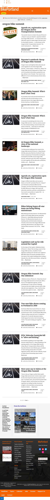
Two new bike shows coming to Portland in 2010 (33, 305)
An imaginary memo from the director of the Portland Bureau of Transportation (6, 422)
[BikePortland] (10, 9)
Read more (35, 46)
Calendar (19, 491)
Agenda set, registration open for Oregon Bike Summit (33, 177)
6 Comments (40, 107)
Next (27, 400)
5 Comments (40, 295)
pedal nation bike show (30, 325)
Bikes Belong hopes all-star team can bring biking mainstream (33, 208)
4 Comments (40, 51)
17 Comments (40, 234)
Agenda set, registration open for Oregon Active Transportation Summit (33, 30)
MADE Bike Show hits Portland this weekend (5, 415)
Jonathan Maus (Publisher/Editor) (28, 51)
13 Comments (40, 265)
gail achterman (24, 80)
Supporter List (30, 469)
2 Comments (40, 198)
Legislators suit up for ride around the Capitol (32, 243)
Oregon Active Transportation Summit (29, 48)
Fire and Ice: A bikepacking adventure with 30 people (6, 429)
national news (35, 230)
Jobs (26, 491)
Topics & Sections (18, 444)
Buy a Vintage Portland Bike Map (29, 465)
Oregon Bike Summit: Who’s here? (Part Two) (33, 92)
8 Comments (40, 392)
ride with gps (27, 132)
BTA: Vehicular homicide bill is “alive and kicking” (33, 336)
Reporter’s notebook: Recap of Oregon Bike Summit (32, 61)
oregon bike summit (25, 49)
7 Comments (40, 168)
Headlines (4, 491)
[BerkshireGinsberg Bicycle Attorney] (7, 453)
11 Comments (40, 83)
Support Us (41, 491)
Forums (32, 491)
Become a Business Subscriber (29, 451)
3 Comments (40, 327)
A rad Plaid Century (5, 411)
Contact (9, 2)
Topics (12, 491)
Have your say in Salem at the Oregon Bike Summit (33, 370)
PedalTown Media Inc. (32, 484)
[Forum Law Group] (7, 461)
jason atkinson (35, 262)
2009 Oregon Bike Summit (26, 230)
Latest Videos (17, 454)
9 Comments (40, 134)
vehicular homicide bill (30, 359)
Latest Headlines (5, 406)
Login (8, 1)
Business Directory (19, 446)
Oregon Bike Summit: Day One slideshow (32, 275)
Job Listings (17, 452)
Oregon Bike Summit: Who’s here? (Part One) (33, 117)
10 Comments (40, 361)
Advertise (16, 472)
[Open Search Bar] (5, 6)
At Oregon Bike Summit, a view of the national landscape (32, 144)
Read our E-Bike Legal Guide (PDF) (42, 463)
